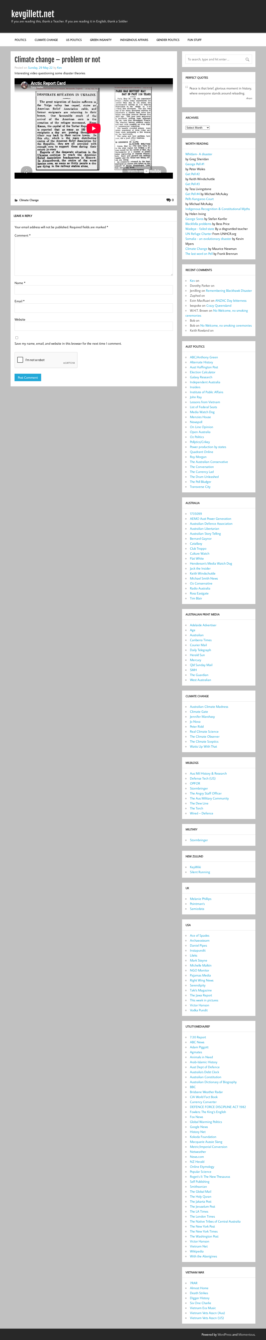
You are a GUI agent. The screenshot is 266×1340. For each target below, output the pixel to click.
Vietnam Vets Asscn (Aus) (207, 1313)
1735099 (196, 513)
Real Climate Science (204, 731)
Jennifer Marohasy (202, 716)
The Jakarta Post (200, 1201)
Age (192, 630)
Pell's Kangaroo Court (199, 199)
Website (20, 319)
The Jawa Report (201, 995)
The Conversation (202, 467)
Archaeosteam (199, 940)
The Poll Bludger (200, 482)
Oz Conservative (201, 583)
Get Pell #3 (192, 184)
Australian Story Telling (205, 533)
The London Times (202, 1216)
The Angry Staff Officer (206, 793)
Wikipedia (197, 1251)
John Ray (196, 397)
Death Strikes (199, 1293)
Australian (197, 635)
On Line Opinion (201, 427)
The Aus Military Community (209, 798)
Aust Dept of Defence (205, 1067)
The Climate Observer (204, 736)
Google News (199, 1127)
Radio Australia (200, 588)
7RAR (193, 1283)
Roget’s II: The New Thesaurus (210, 1176)
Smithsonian (198, 1186)
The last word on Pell (199, 253)
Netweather (198, 1152)
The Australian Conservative (209, 462)
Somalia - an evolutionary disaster (208, 239)
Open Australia (200, 432)
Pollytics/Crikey (200, 442)
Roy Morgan (198, 457)
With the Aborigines (203, 1256)
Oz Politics (197, 437)
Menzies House (200, 417)
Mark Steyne (198, 960)
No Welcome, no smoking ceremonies (226, 325)
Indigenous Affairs (134, 40)
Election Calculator (202, 372)
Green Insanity (101, 40)
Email (20, 301)
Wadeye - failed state (200, 229)
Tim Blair (196, 598)
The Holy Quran (200, 1196)
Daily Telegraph (200, 650)
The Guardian (199, 675)
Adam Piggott (199, 1047)
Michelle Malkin (201, 965)
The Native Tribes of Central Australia (215, 1221)
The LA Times (199, 1211)
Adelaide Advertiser (203, 625)
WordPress (225, 1334)
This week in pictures (204, 1000)
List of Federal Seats (203, 407)
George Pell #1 (194, 164)
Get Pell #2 (192, 174)
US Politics (74, 40)
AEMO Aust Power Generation (210, 518)
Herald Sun (197, 655)
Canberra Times (201, 640)
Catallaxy (196, 543)
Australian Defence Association (211, 523)
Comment (23, 235)
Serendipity (198, 985)
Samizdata (197, 909)
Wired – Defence (201, 813)
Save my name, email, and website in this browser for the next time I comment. (68, 343)
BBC (193, 1087)
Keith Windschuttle (203, 573)
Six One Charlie (200, 1303)
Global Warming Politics (206, 1122)
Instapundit (198, 950)
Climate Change (46, 40)
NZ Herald (197, 1161)
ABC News (197, 1042)
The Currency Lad (202, 472)
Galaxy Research (201, 377)
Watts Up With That (203, 746)
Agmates (196, 1052)
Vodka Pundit (199, 1010)
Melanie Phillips (200, 899)
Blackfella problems (198, 224)
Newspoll (196, 422)
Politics (20, 40)
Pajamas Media (200, 975)
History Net (198, 1132)
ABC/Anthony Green (204, 357)
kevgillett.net (32, 14)
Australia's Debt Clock (204, 1072)
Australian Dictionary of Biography (213, 1082)
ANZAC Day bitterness (230, 300)
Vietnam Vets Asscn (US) (207, 1318)
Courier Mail (198, 645)
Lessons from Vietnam (205, 402)
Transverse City (200, 486)
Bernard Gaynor (201, 538)
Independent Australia (205, 382)
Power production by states (208, 447)
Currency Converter (203, 1102)
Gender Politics (167, 40)
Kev (59, 67)
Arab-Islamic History (203, 1062)
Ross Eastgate (199, 593)
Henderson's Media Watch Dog (211, 563)
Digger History (199, 1298)
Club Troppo (198, 548)
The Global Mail (200, 1191)
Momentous (246, 1334)
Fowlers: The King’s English (208, 1112)
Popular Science (200, 1171)
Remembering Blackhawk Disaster (229, 290)
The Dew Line (199, 803)
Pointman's (197, 904)
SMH (193, 670)
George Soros (194, 219)
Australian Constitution (205, 1077)
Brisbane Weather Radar (206, 1092)
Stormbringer (199, 788)
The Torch (196, 808)
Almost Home (199, 1288)
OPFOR (195, 783)
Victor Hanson (199, 1005)
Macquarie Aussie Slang (206, 1142)
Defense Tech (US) (203, 778)
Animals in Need (201, 1057)
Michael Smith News (204, 578)
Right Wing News (201, 980)
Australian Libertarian (204, 528)
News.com (197, 1156)
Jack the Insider (200, 568)
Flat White (197, 558)
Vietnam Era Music (203, 1308)
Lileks (193, 955)
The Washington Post (204, 1236)
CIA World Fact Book (204, 1097)
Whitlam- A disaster (198, 154)
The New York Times (204, 1231)
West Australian (200, 680)
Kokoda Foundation (203, 1137)
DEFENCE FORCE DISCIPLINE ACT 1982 (218, 1107)
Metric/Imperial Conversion (208, 1147)
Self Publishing (199, 1181)
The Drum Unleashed (204, 477)
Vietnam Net (199, 1246)
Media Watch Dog (202, 412)
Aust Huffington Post (204, 367)
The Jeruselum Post (202, 1206)
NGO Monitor (199, 970)
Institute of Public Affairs (206, 392)
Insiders (195, 387)
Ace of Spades (199, 935)
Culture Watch (199, 553)
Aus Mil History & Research (208, 773)
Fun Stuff (195, 40)
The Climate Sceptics (204, 741)
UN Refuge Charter (198, 234)
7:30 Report (198, 1037)
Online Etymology (202, 1166)
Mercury (195, 660)
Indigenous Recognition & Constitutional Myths (217, 209)
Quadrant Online (201, 452)
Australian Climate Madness (209, 706)
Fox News (196, 1117)
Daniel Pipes (198, 945)
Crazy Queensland (218, 305)
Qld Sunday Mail (201, 665)
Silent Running (200, 872)
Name (20, 282)
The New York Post (202, 1226)
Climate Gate (199, 711)
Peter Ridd (197, 726)
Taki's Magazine (201, 990)
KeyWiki (195, 867)
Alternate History (201, 362)
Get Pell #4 (192, 194)
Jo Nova (195, 721)
